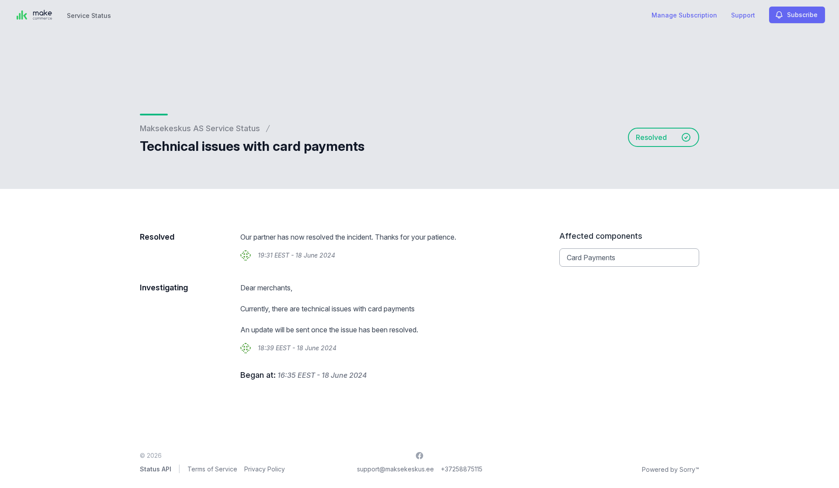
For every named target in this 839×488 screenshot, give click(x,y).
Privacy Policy (264, 469)
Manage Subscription (684, 15)
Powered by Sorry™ (670, 469)
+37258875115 (461, 469)
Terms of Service (212, 469)
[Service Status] (34, 15)
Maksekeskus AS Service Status (200, 128)
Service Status (89, 15)
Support (743, 15)
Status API (155, 469)
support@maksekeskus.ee (395, 469)
